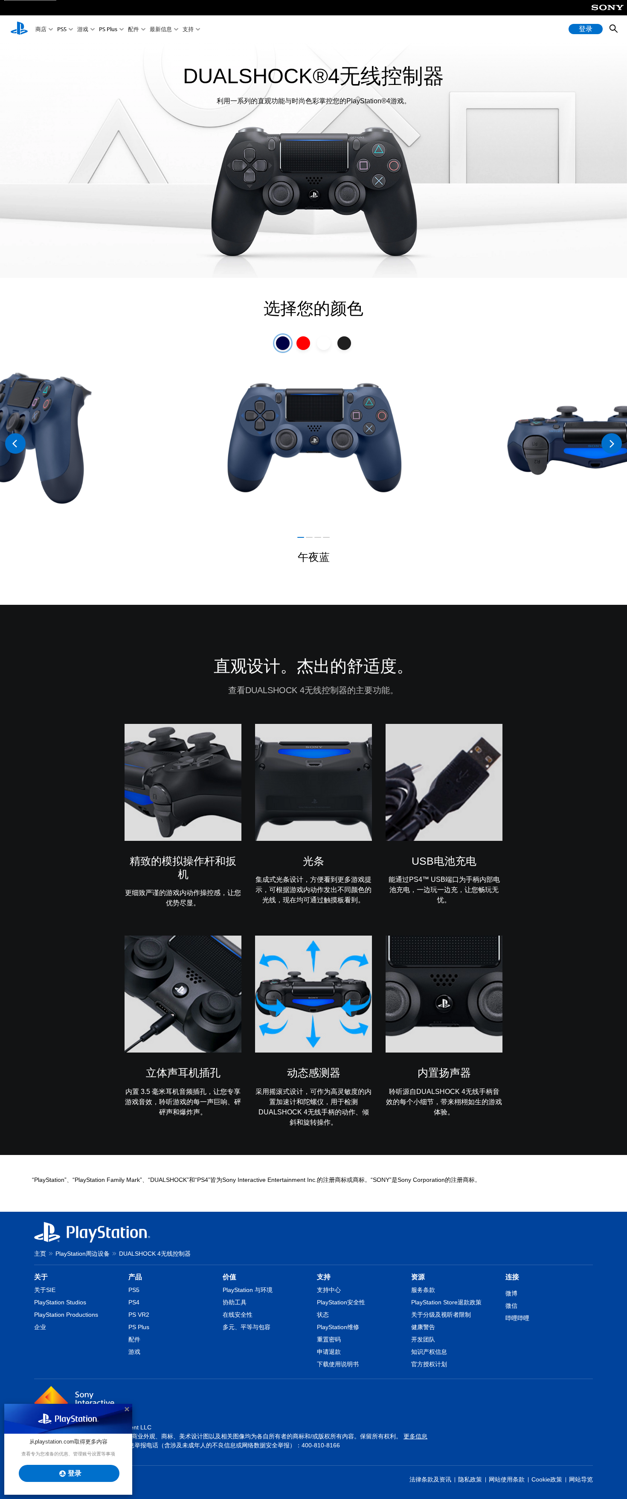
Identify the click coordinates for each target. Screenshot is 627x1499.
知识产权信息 (429, 1351)
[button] (300, 537)
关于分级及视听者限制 (441, 1314)
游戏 (82, 29)
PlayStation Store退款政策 (446, 1302)
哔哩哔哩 (517, 1318)
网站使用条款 (507, 1479)
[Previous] (15, 443)
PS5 (62, 29)
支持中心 (329, 1289)
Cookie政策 (546, 1479)
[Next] (611, 443)
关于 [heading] (41, 1276)
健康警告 (423, 1327)
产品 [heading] (135, 1276)
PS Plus (108, 29)
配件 (133, 29)
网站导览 (581, 1479)
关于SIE (44, 1289)
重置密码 (329, 1339)
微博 (511, 1293)
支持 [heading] (324, 1276)
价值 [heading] (229, 1276)
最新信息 (161, 29)
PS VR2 (138, 1314)
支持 (188, 29)
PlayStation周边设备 (82, 1253)
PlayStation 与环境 (248, 1289)
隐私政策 (470, 1479)
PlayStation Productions (66, 1314)
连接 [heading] (512, 1276)
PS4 (133, 1302)
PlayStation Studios (60, 1302)
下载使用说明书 (338, 1364)
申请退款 (329, 1351)
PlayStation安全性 (341, 1302)
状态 (323, 1314)
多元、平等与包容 (246, 1327)
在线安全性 (238, 1314)
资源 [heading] (418, 1276)
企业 (40, 1327)
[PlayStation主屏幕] (19, 29)
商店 (40, 29)
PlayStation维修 (338, 1327)
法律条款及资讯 (430, 1479)
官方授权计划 (429, 1364)
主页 (40, 1253)
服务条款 (423, 1289)
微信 (511, 1305)
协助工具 (235, 1302)
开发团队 (423, 1339)
